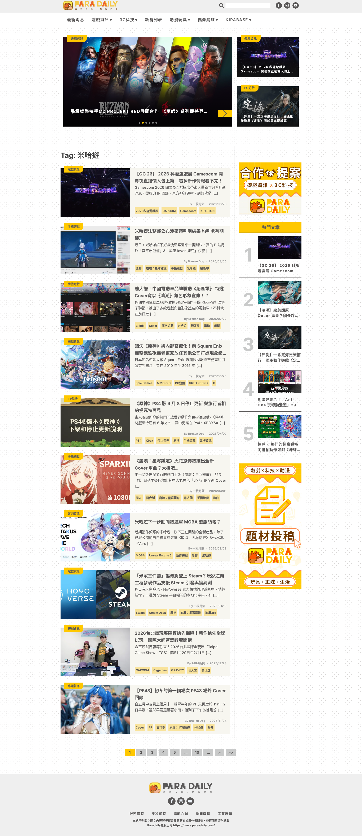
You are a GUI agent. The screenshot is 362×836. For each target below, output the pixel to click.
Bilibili (140, 325)
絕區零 (204, 268)
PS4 (138, 440)
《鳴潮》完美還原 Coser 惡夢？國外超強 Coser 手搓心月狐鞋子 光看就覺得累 (278, 313)
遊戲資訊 (100, 19)
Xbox (149, 440)
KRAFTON (207, 211)
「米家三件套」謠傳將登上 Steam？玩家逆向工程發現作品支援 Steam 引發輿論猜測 (179, 579)
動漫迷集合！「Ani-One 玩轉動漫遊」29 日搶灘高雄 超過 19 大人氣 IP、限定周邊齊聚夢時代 (279, 402)
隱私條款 (158, 814)
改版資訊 (206, 440)
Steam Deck (157, 612)
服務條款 (136, 814)
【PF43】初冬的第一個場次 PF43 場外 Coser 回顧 (180, 694)
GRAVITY (177, 670)
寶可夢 (160, 727)
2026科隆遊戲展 (147, 211)
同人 (139, 498)
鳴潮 (217, 325)
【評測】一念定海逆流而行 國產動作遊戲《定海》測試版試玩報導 (279, 358)
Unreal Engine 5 (160, 555)
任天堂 (192, 670)
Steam (140, 612)
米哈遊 (191, 268)
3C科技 (127, 19)
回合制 (150, 498)
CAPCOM (169, 211)
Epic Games (144, 383)
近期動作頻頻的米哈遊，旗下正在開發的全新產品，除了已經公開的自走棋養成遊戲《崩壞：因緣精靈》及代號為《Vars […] (179, 538)
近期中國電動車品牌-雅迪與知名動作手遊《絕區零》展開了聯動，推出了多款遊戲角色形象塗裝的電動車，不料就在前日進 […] (180, 308)
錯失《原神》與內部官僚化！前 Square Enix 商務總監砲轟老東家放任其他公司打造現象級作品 (179, 349)
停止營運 (163, 440)
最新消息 (75, 19)
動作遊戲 (182, 555)
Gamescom (188, 211)
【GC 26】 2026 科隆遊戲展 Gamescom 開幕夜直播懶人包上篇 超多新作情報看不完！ (179, 177)
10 (197, 752)
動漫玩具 (178, 19)
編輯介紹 (181, 814)
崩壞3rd (210, 612)
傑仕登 (206, 670)
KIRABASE (237, 19)
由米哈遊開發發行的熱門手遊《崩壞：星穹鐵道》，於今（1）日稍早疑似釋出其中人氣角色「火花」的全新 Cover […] (180, 480)
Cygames (160, 670)
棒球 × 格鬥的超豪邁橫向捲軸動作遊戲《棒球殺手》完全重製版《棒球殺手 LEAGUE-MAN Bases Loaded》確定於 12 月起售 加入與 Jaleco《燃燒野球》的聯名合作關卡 (279, 447)
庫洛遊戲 (167, 325)
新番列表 (153, 19)
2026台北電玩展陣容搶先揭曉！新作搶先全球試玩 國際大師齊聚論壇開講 (180, 637)
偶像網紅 (206, 19)
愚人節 (188, 498)
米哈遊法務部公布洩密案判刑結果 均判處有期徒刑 (179, 235)
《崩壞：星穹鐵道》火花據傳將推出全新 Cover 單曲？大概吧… (174, 464)
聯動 (207, 325)
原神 (139, 268)
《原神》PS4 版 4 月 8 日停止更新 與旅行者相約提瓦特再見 (180, 407)
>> (230, 752)
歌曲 (216, 498)
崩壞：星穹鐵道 (156, 268)
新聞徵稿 (203, 814)
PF (150, 727)
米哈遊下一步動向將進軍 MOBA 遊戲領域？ (178, 522)
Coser (153, 325)
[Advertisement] (270, 654)
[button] (225, 113)
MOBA (140, 555)
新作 (195, 555)
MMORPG (164, 383)
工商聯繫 (225, 814)
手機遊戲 (177, 268)
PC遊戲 (180, 383)
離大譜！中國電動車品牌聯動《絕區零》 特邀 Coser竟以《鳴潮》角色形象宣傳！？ (179, 292)
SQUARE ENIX (198, 383)
